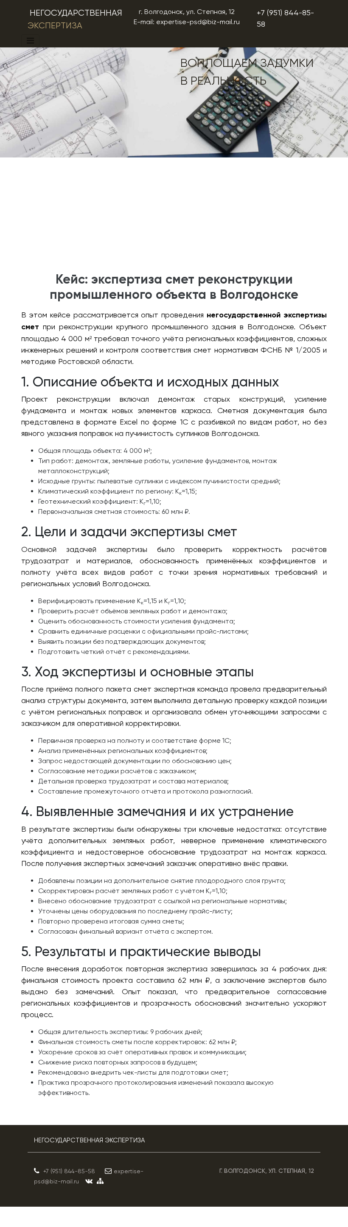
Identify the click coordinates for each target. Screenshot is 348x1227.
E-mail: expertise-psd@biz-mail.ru (187, 22)
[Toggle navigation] (30, 40)
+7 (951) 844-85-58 (285, 18)
